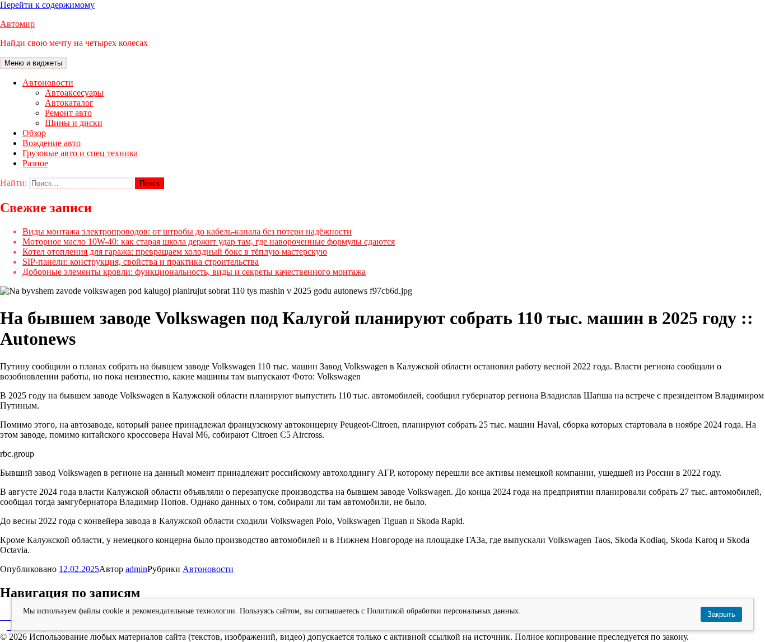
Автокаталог (69, 102)
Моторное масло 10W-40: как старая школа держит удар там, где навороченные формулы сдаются (208, 241)
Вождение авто (51, 143)
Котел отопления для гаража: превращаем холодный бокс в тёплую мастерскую (174, 251)
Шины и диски (73, 123)
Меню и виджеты (33, 63)
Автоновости (47, 82)
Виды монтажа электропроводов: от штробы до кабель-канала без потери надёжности (187, 231)
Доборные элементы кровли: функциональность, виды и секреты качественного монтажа (194, 272)
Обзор (34, 133)
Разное (35, 163)
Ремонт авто (68, 113)
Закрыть (721, 614)
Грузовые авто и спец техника (80, 153)
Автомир (17, 24)
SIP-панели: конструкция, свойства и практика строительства (140, 261)
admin (136, 569)
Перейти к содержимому (47, 5)
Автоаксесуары (74, 92)
